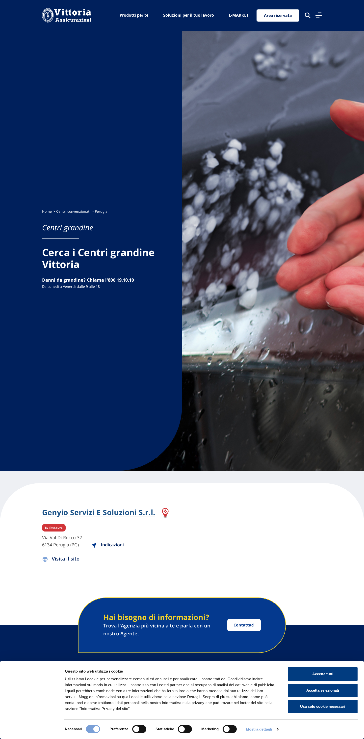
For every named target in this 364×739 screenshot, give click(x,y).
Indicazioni (112, 545)
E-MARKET (239, 15)
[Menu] (318, 15)
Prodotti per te (134, 15)
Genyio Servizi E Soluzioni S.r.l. (98, 512)
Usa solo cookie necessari (322, 706)
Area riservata (278, 15)
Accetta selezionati (322, 690)
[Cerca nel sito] (308, 15)
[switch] (139, 729)
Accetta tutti (322, 674)
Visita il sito (65, 558)
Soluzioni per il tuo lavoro (188, 15)
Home (47, 211)
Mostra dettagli (259, 729)
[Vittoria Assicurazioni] (66, 15)
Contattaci (244, 625)
